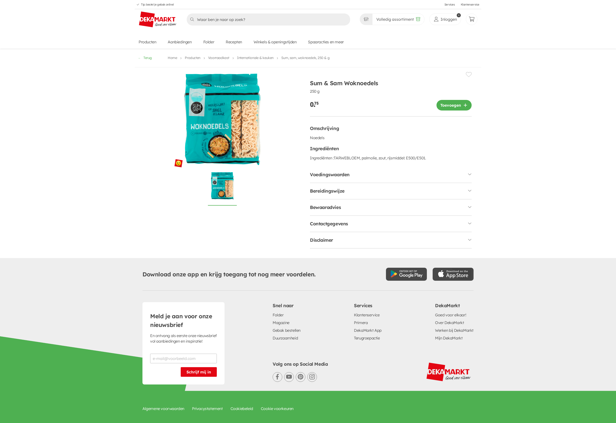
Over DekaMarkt (449, 322)
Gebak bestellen (287, 330)
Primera (361, 322)
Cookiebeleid (242, 408)
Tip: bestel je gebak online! (157, 4)
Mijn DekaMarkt (448, 338)
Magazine (281, 322)
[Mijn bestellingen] (471, 19)
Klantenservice (470, 4)
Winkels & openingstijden (275, 41)
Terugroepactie (367, 338)
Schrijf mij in (198, 372)
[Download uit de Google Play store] (406, 274)
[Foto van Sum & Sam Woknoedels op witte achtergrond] (222, 188)
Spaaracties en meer (326, 41)
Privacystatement (207, 408)
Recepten (234, 41)
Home (172, 58)
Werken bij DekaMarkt (454, 330)
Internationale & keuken (255, 58)
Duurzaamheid (285, 338)
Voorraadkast (218, 58)
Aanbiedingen (180, 41)
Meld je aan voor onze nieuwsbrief (181, 320)
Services (449, 4)
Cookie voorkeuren (277, 408)
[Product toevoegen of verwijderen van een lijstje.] (469, 74)
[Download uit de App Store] (453, 274)
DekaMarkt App (368, 330)
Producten (147, 41)
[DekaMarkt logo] (158, 19)
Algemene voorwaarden (163, 408)
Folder (208, 41)
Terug (147, 58)
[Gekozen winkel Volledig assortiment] (366, 19)
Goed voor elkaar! (450, 314)
